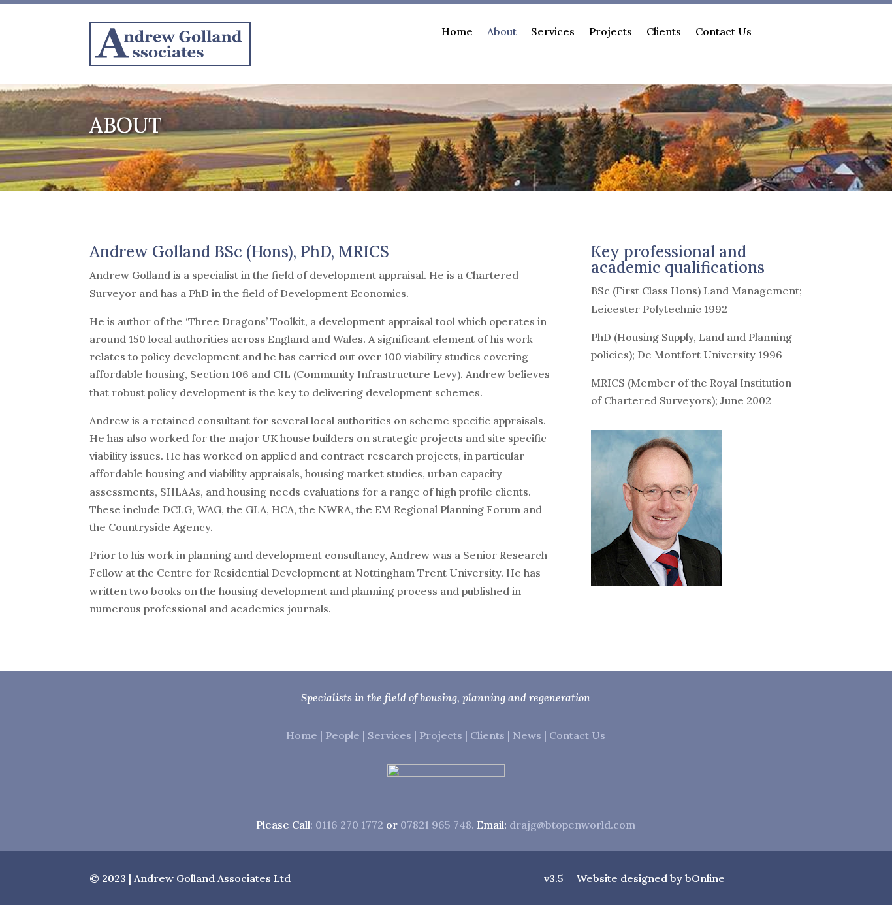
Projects (610, 32)
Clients (663, 32)
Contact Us (723, 32)
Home (457, 32)
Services (553, 32)
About (502, 32)
